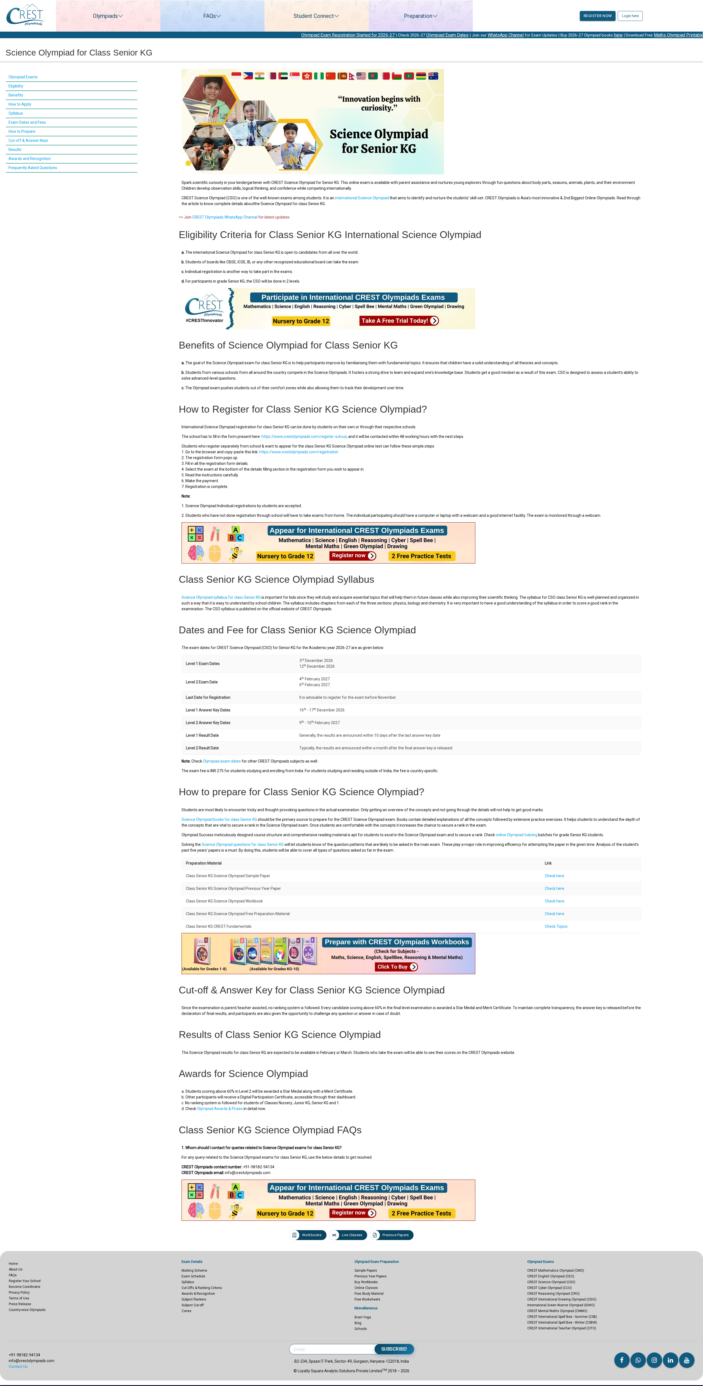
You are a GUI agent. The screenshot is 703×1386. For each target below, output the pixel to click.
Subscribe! (394, 1349)
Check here (554, 876)
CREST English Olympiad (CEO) (550, 1276)
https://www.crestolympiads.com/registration (298, 452)
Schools (361, 1329)
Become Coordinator (24, 1287)
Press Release (20, 1304)
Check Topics (556, 926)
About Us (16, 1269)
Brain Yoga (363, 1317)
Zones (186, 1311)
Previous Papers (396, 1235)
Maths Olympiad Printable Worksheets (555, 35)
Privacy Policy (19, 1292)
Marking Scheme (194, 1270)
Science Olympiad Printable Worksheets (662, 35)
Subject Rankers (194, 1299)
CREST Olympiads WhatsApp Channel (225, 217)
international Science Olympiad (362, 198)
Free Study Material (369, 1294)
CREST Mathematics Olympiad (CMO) (555, 1270)
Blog (358, 1323)
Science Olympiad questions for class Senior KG (243, 844)
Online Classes (366, 1288)
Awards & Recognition (198, 1294)
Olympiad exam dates (222, 761)
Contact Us (18, 1366)
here (482, 35)
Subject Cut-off (193, 1305)
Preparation (418, 16)
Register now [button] (598, 15)
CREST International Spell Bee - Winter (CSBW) (562, 1322)
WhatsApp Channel (370, 35)
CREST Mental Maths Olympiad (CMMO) (557, 1311)
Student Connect (314, 16)
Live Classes (352, 1235)
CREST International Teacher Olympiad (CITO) (561, 1328)
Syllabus (188, 1282)
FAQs (209, 16)
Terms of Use (19, 1298)
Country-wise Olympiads (27, 1310)
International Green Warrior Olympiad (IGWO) (561, 1305)
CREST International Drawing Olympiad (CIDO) (561, 1299)
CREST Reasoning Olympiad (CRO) (553, 1294)
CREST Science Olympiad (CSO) (551, 1282)
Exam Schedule (193, 1276)
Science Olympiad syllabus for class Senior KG (221, 597)
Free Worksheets (367, 1299)
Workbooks (312, 1235)
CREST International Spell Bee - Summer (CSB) (562, 1317)
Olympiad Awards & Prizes (220, 1108)
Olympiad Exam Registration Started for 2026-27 (212, 35)
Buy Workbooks (366, 1282)
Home (13, 1264)
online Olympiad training (516, 835)
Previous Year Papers (371, 1276)
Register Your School (25, 1281)
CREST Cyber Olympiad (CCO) (549, 1288)
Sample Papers (366, 1270)
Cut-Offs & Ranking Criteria (202, 1288)
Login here (630, 16)
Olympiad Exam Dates (312, 35)
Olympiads (105, 16)
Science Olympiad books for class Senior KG (219, 819)
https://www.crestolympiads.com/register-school (304, 436)
